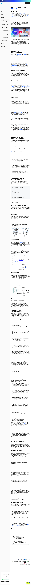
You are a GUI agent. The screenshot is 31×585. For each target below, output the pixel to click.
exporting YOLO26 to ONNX (20, 62)
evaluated (20, 54)
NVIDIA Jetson (20, 112)
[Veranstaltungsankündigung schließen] (0, 0)
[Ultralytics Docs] (5, 3)
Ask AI (27, 582)
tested (25, 54)
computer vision (26, 72)
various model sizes (24, 423)
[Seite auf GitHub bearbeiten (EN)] (29, 5)
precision (21, 242)
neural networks (13, 489)
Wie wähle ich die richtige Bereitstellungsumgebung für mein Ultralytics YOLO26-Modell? (18, 552)
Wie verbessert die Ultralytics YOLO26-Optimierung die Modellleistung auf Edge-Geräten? (19, 542)
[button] (5, 10)
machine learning (21, 375)
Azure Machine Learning (26, 86)
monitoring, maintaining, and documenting (20, 518)
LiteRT (15, 112)
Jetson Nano (15, 369)
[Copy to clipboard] (28, 187)
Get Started (5, 581)
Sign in (5, 583)
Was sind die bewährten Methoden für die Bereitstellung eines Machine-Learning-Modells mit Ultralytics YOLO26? (19, 533)
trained (18, 54)
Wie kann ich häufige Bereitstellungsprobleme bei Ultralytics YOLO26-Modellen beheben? (19, 537)
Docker (20, 129)
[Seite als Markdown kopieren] (27, 5)
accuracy (18, 279)
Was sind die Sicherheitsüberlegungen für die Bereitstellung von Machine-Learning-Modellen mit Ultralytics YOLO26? (19, 547)
